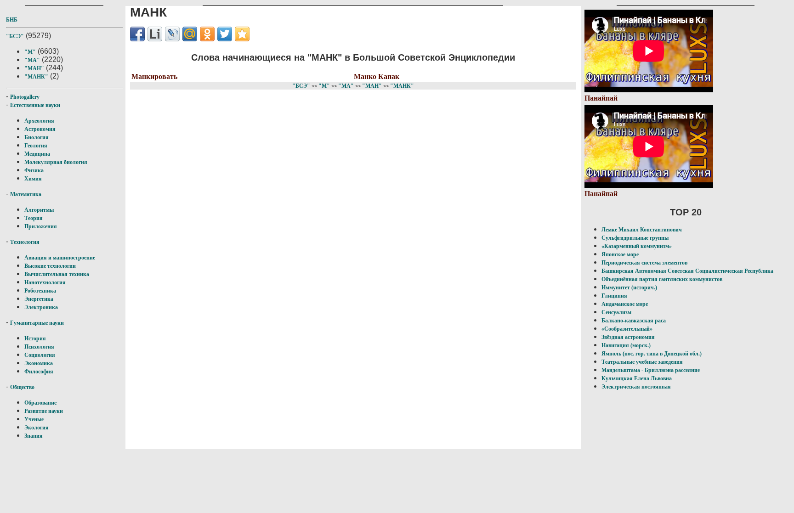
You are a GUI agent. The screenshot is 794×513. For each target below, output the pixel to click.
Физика (34, 170)
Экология (36, 427)
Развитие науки (43, 411)
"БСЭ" (15, 36)
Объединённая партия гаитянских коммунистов (661, 279)
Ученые (34, 419)
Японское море (620, 254)
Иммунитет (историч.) (629, 287)
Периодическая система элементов (644, 262)
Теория (33, 218)
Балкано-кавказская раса (633, 320)
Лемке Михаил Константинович (641, 229)
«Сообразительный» (626, 329)
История (35, 338)
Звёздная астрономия (628, 337)
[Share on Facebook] (137, 34)
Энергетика (38, 299)
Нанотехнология (45, 282)
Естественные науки (35, 105)
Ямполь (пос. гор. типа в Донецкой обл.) (651, 353)
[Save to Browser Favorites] (242, 34)
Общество (22, 387)
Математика (25, 194)
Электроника (41, 307)
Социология (39, 355)
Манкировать (154, 76)
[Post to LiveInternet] (154, 34)
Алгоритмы (39, 210)
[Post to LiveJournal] (172, 34)
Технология (25, 242)
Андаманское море (624, 304)
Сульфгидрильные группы (635, 238)
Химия (33, 178)
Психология (39, 347)
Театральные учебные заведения (642, 362)
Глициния (614, 296)
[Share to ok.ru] (207, 34)
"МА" (32, 60)
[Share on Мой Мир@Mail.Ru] (189, 34)
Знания (33, 436)
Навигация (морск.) (626, 345)
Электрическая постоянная (636, 386)
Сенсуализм (616, 312)
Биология (36, 137)
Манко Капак (376, 76)
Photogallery (25, 97)
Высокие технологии (50, 266)
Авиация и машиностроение (59, 257)
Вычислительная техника (56, 274)
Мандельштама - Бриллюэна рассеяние (650, 370)
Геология (35, 145)
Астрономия (40, 129)
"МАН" (34, 68)
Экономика (38, 363)
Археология (39, 121)
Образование (40, 403)
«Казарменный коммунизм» (636, 246)
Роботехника (40, 291)
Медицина (37, 154)
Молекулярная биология (55, 162)
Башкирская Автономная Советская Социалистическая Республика (687, 271)
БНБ (11, 20)
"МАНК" (36, 76)
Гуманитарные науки (37, 323)
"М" (30, 52)
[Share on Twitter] (224, 34)
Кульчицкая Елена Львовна (636, 378)
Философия (38, 371)
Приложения (40, 226)
